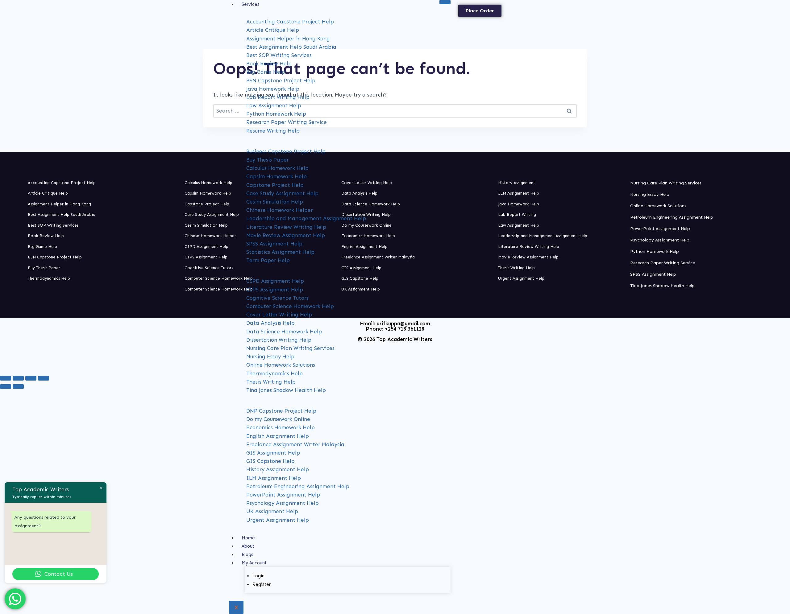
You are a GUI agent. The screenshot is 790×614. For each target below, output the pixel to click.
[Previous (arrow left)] (5, 386)
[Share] (30, 378)
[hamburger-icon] (445, 2)
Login (258, 576)
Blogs (247, 554)
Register (261, 584)
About (248, 546)
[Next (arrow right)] (18, 386)
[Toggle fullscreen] (18, 378)
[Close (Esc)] (43, 378)
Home (248, 538)
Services (251, 4)
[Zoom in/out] (5, 378)
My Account (254, 563)
